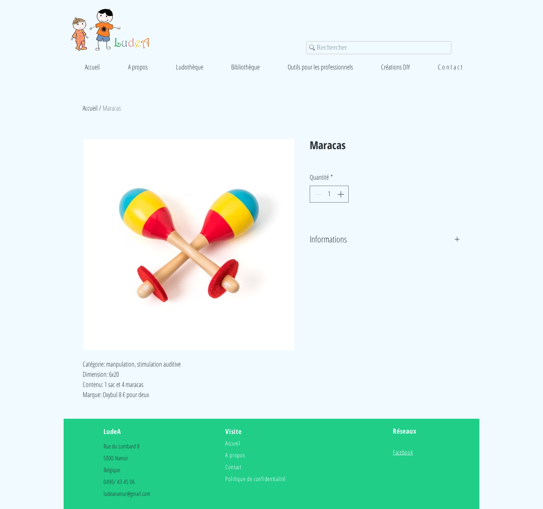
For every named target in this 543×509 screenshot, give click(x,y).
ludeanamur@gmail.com (127, 494)
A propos (235, 455)
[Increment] (341, 194)
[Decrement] (317, 194)
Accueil (90, 108)
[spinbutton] (329, 194)
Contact (233, 467)
